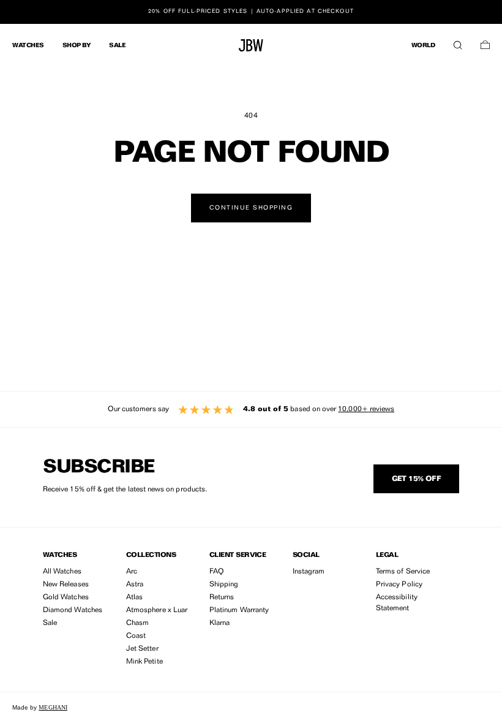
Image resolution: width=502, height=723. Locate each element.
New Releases (66, 584)
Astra (134, 584)
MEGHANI (53, 707)
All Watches (62, 571)
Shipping (223, 584)
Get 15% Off (416, 479)
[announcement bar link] (251, 11)
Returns (221, 597)
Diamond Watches (72, 610)
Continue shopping (251, 208)
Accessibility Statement (397, 603)
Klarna (219, 623)
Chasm (137, 623)
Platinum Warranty (239, 610)
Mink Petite (144, 661)
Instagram (309, 571)
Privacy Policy (399, 584)
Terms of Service (403, 571)
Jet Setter (142, 649)
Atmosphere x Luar (156, 610)
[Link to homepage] (251, 45)
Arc (131, 571)
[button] (457, 42)
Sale (50, 623)
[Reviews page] (251, 409)
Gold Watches (66, 597)
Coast (136, 636)
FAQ (216, 571)
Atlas (134, 597)
